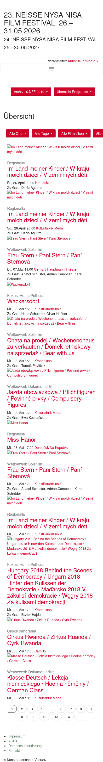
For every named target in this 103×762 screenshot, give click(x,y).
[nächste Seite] (80, 716)
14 (68, 716)
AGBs (12, 740)
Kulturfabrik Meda (49, 228)
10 (21, 716)
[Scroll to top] (93, 752)
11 (33, 716)
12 (44, 716)
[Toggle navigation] (51, 69)
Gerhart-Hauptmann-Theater (56, 269)
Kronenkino (43, 182)
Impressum (16, 736)
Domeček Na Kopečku (51, 447)
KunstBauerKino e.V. (83, 60)
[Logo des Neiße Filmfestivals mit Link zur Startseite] (51, 56)
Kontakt (14, 750)
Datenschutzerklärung (25, 745)
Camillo (40, 651)
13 (56, 716)
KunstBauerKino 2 (48, 534)
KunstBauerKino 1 (48, 308)
